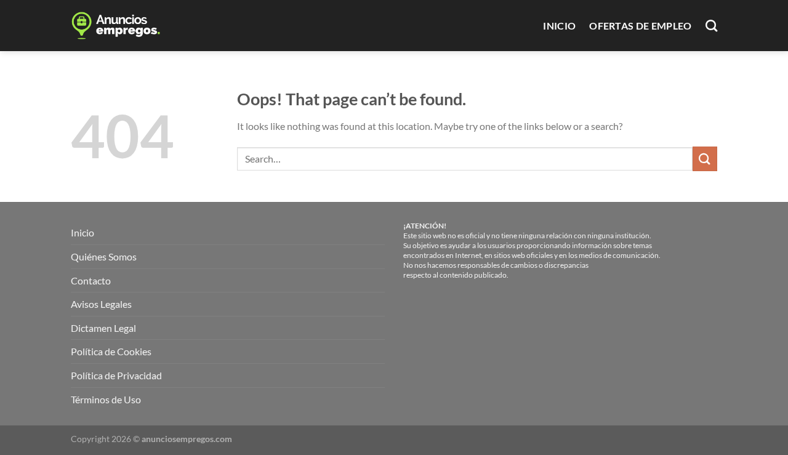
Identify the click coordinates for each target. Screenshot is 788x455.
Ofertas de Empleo (640, 25)
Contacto (91, 280)
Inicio (559, 25)
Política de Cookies (111, 351)
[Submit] (705, 159)
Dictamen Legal (103, 328)
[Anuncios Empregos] (125, 25)
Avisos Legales (101, 304)
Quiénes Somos (104, 256)
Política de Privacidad (116, 375)
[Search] (711, 25)
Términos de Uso (106, 399)
